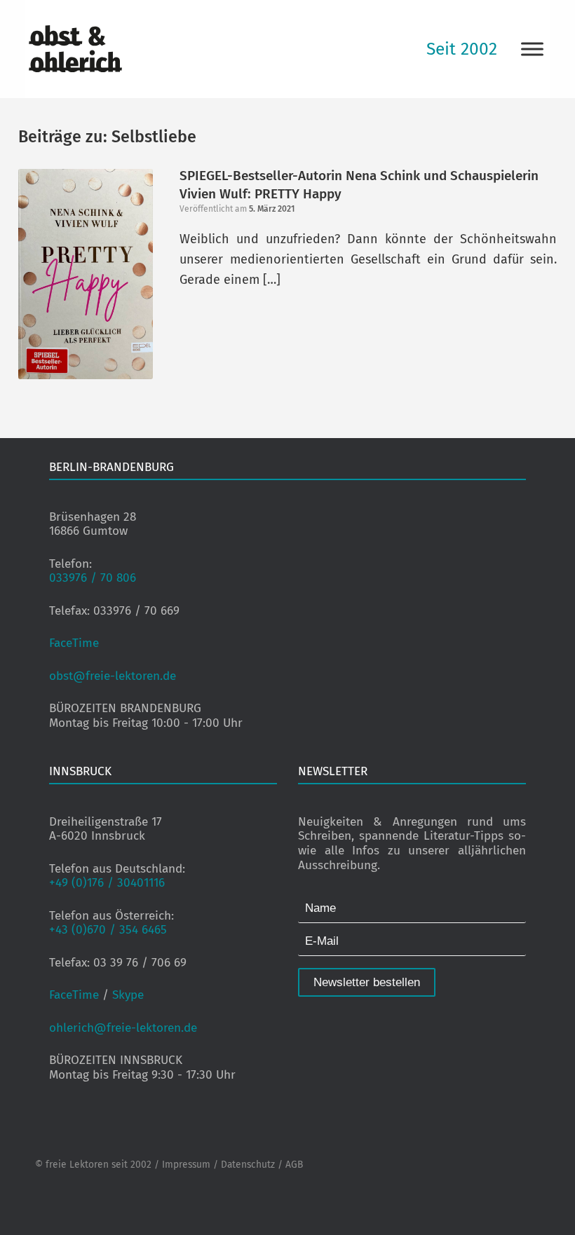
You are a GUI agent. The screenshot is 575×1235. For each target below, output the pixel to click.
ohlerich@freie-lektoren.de (123, 1028)
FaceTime (74, 643)
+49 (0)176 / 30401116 (107, 882)
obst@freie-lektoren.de (112, 676)
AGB (294, 1165)
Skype (128, 995)
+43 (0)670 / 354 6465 (108, 929)
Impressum (186, 1165)
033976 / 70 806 (92, 578)
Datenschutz (248, 1165)
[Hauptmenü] (532, 48)
